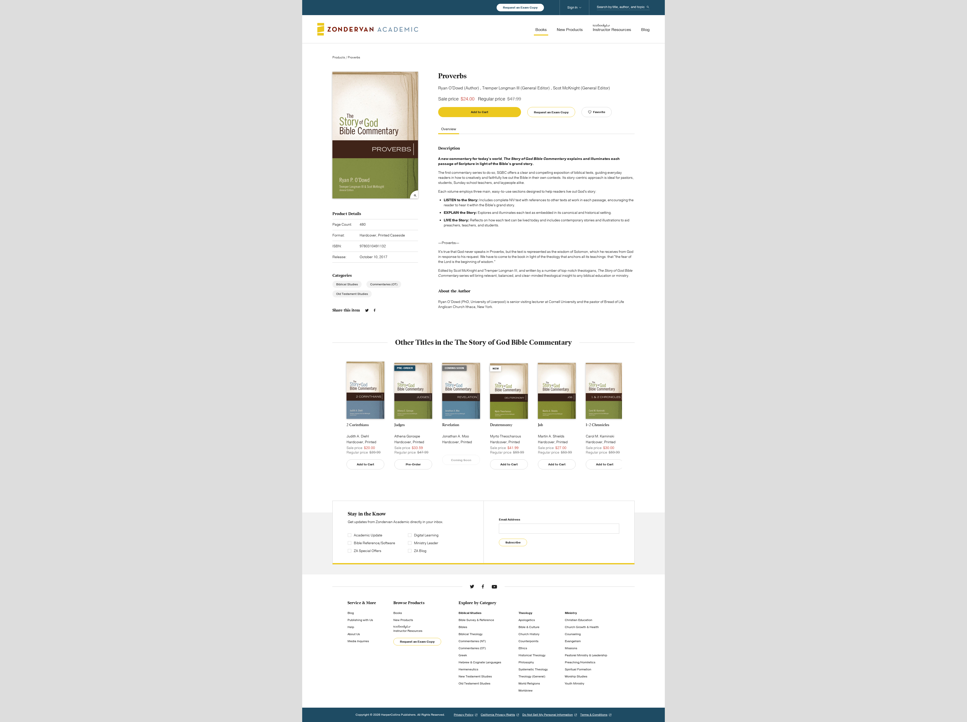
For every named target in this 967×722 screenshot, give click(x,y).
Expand (414, 194)
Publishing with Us (360, 620)
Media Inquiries (358, 641)
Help (351, 627)
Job (540, 425)
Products (338, 57)
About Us (354, 634)
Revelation (450, 425)
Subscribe (513, 542)
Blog (351, 613)
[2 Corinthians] (365, 390)
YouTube (494, 587)
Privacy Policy (463, 715)
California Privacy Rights (498, 715)
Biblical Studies (347, 284)
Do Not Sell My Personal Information (547, 715)
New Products (403, 620)
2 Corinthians (358, 425)
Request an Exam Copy (520, 8)
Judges (399, 425)
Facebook (374, 310)
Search (647, 7)
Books (397, 613)
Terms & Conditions (593, 715)
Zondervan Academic (367, 29)
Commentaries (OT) (383, 284)
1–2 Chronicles (597, 425)
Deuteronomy (501, 425)
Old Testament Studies (352, 294)
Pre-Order (413, 464)
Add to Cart (479, 112)
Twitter (367, 310)
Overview (448, 129)
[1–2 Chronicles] (605, 391)
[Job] (557, 391)
